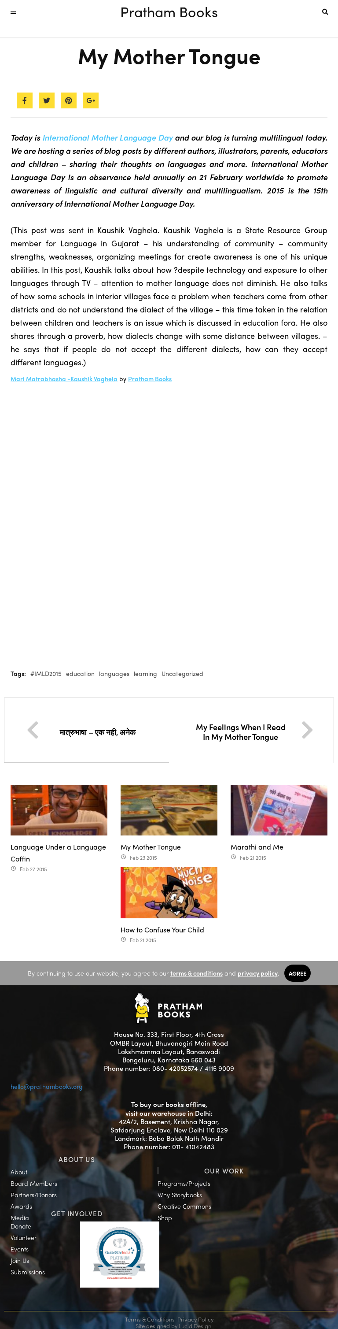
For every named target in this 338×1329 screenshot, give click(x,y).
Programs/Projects (184, 1183)
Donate (21, 1225)
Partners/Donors (34, 1194)
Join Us (20, 1260)
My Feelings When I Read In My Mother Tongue (241, 731)
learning (145, 673)
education (80, 673)
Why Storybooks (180, 1194)
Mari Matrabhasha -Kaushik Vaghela (64, 378)
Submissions (28, 1271)
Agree (297, 973)
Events (20, 1248)
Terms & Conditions (150, 1319)
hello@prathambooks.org (47, 1086)
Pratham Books (169, 11)
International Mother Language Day (107, 137)
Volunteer (24, 1237)
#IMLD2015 (46, 673)
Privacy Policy (195, 1319)
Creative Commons (184, 1206)
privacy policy (258, 973)
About (19, 1171)
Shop (165, 1217)
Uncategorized (182, 673)
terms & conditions (196, 973)
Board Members (34, 1183)
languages (114, 673)
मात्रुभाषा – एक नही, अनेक (98, 731)
